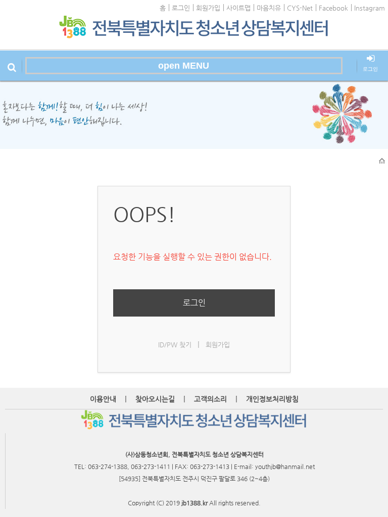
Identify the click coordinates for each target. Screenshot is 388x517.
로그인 (181, 8)
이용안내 (103, 399)
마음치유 (269, 8)
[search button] (12, 65)
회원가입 (208, 8)
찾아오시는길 (155, 399)
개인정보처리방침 (272, 399)
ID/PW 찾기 (174, 344)
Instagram (369, 8)
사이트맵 (238, 8)
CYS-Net (300, 8)
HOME (382, 161)
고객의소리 (210, 399)
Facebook (333, 8)
